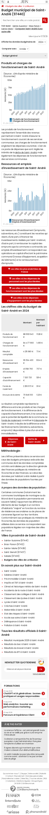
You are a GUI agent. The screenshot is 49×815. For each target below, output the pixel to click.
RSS (45, 778)
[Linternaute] (12, 801)
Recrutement (19, 776)
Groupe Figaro (37, 781)
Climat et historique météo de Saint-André (25, 586)
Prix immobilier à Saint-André (18, 579)
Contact (9, 776)
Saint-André (10, 571)
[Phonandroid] (36, 812)
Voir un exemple (39, 674)
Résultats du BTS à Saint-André (19, 652)
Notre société (33, 773)
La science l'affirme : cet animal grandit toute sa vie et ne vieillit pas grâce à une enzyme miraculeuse (24, 732)
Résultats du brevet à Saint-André (21, 648)
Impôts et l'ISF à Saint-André (18, 583)
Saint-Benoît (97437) (14, 552)
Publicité (43, 773)
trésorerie (39, 420)
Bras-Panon (34, 26)
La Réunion (29, 6)
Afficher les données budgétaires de (18, 42)
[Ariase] (12, 811)
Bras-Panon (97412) (14, 544)
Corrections (11, 781)
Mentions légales (23, 781)
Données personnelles (34, 776)
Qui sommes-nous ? (11, 773)
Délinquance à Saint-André (17, 621)
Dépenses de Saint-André (12, 442)
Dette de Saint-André (34, 440)
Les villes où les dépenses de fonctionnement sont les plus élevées (24, 289)
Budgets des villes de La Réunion (21, 560)
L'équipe (24, 773)
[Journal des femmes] (12, 795)
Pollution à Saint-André (15, 625)
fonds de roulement (11, 420)
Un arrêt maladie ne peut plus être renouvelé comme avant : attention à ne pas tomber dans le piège (24, 756)
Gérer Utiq (24, 778)
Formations (12, 686)
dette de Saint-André (26, 152)
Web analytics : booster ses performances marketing (18, 704)
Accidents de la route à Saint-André (22, 590)
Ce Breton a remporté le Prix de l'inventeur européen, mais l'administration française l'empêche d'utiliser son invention (23, 741)
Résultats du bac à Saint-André (20, 644)
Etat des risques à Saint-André (19, 613)
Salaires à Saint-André (15, 575)
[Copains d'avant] (12, 806)
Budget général (10, 56)
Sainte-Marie (7, 29)
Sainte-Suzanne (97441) (16, 540)
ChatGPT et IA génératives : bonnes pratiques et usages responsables (22, 693)
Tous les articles (36, 778)
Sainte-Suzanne (20, 26)
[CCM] (36, 795)
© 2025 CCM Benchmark (24, 783)
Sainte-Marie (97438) (15, 548)
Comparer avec (8, 49)
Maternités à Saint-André (17, 610)
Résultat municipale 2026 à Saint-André (24, 640)
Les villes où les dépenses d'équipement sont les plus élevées (24, 299)
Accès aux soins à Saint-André (19, 617)
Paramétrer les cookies (10, 778)
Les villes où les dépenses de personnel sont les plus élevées (24, 280)
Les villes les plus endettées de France (26, 270)
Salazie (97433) (12, 556)
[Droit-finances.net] (36, 801)
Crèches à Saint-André (15, 606)
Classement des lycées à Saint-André (23, 598)
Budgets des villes (14, 6)
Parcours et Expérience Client (18, 714)
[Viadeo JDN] (36, 806)
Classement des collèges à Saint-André (24, 594)
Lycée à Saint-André (14, 602)
